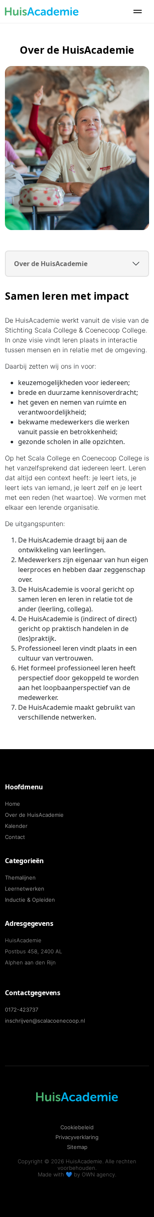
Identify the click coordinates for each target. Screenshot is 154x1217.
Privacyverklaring (77, 1137)
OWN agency (98, 1174)
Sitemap (77, 1147)
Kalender (16, 826)
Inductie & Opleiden (30, 899)
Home (12, 803)
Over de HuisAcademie (50, 263)
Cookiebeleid (77, 1127)
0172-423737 (21, 1009)
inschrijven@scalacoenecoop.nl (45, 1020)
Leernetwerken (24, 888)
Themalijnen (20, 877)
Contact (15, 837)
